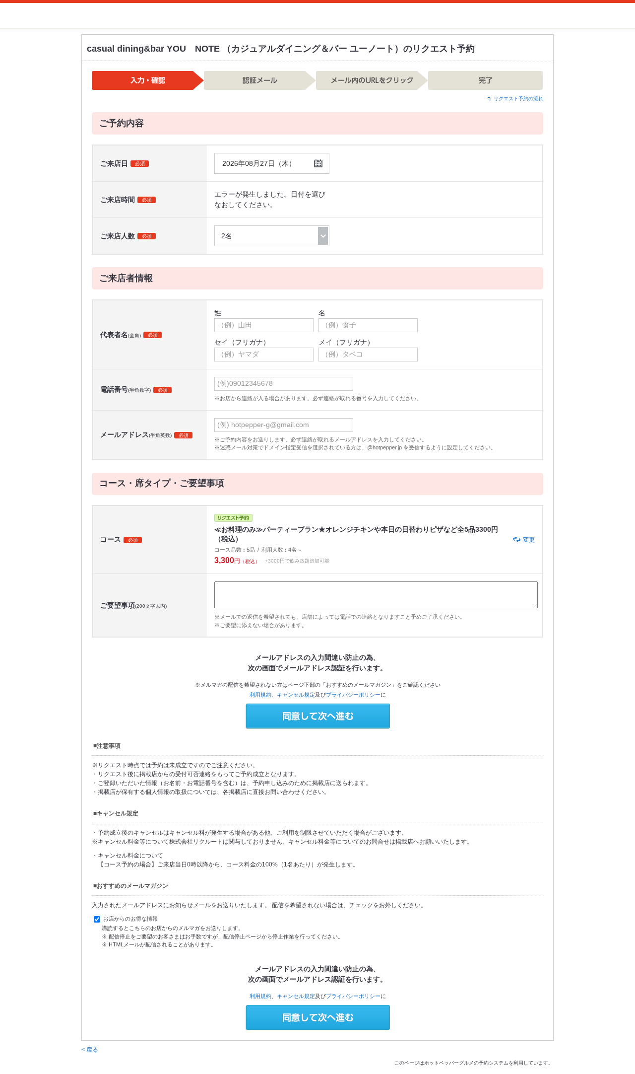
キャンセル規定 (296, 695)
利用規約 (260, 695)
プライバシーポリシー (353, 695)
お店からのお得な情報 (130, 919)
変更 (529, 539)
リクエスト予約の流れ (518, 98)
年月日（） (259, 163)
